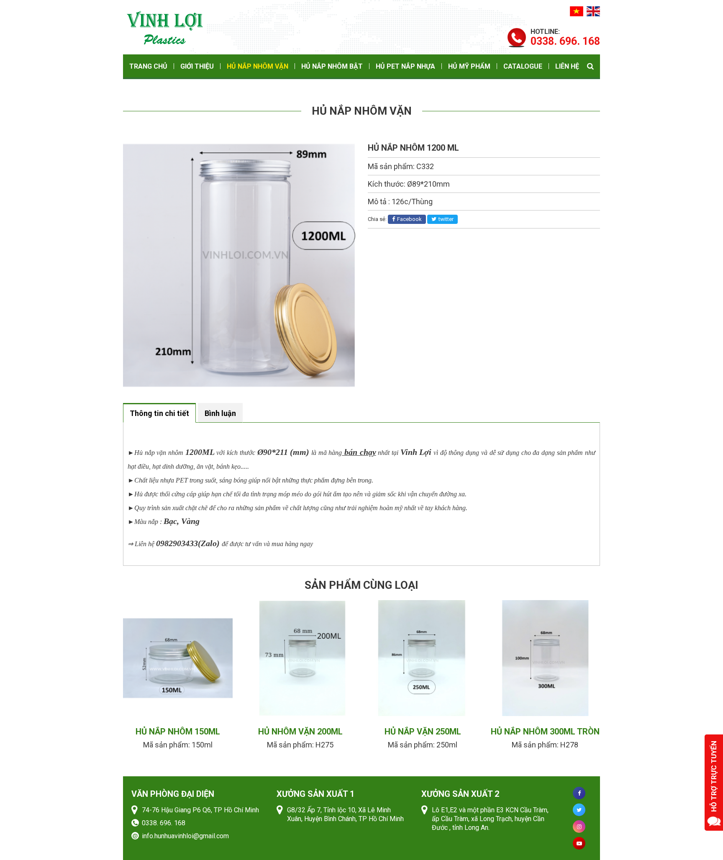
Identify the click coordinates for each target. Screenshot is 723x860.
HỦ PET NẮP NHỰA (405, 66)
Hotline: (565, 37)
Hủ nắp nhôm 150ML (178, 732)
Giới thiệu (197, 66)
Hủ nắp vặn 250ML (423, 732)
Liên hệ (567, 66)
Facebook (409, 219)
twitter (446, 219)
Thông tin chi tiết (159, 413)
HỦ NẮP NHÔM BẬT (332, 66)
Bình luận (220, 413)
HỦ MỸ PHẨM (469, 66)
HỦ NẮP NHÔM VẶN (257, 66)
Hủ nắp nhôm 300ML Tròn (545, 732)
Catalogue (522, 66)
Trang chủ (148, 66)
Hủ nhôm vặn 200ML (300, 732)
